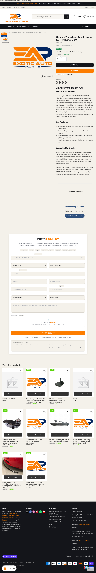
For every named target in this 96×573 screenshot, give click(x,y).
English (69, 556)
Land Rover (11, 515)
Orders (86, 7)
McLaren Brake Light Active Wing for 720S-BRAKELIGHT (59, 440)
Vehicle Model (53, 262)
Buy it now (74, 71)
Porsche (11, 518)
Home (3, 7)
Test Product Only (8, 399)
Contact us (16, 7)
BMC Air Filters (53, 514)
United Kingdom (83, 556)
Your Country (15, 294)
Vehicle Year (18, 270)
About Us (9, 7)
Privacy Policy (19, 562)
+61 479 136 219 (84, 540)
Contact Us (52, 527)
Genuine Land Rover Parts (57, 516)
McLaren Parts (22, 26)
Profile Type (53, 294)
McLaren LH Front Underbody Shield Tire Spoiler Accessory (57, 400)
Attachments (17, 315)
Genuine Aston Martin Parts (57, 511)
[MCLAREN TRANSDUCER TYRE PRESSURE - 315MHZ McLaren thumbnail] (5, 39)
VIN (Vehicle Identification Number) (26, 254)
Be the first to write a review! (74, 216)
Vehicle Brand (16, 262)
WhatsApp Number (56, 286)
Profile (92, 7)
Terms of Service (7, 562)
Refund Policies (29, 562)
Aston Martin (13, 513)
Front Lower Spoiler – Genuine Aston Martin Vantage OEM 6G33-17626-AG (12, 484)
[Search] (66, 16)
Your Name (14, 278)
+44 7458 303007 (84, 524)
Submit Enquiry (48, 333)
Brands (10, 26)
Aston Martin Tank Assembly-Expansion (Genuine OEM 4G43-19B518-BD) (10, 442)
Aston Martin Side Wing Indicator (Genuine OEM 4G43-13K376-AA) (81, 441)
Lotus (17, 515)
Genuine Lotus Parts (55, 519)
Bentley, (5, 515)
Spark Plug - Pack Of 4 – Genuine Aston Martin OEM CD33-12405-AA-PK (35, 484)
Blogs (50, 524)
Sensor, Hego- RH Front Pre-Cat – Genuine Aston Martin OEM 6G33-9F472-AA (36, 400)
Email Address (53, 278)
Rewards (23, 7)
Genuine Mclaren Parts (56, 522)
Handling (76, 399)
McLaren (59, 42)
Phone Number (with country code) (22, 285)
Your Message (15, 301)
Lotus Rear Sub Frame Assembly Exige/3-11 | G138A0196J (34, 441)
